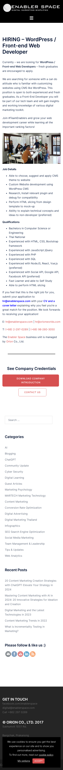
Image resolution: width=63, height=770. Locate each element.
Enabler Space (16, 337)
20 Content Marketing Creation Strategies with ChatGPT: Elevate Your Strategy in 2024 (30, 585)
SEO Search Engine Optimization (25, 531)
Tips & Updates (14, 549)
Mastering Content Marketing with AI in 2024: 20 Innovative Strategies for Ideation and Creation (31, 600)
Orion (9, 341)
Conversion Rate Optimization (23, 507)
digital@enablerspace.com (18, 707)
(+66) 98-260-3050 (42, 329)
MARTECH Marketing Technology (25, 495)
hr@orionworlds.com (47, 321)
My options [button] (24, 760)
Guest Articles (13, 483)
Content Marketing (16, 501)
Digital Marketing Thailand (21, 519)
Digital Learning (14, 477)
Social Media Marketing (19, 537)
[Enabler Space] (31, 7)
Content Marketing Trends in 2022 (26, 620)
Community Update (17, 465)
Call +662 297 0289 (14, 712)
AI (6, 447)
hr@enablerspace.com (19, 321)
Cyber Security (14, 471)
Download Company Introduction (31, 380)
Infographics (12, 525)
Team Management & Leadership (25, 543)
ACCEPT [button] (38, 761)
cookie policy (46, 754)
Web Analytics (13, 555)
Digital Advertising (16, 513)
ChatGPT (10, 459)
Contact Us (32, 392)
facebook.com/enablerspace (19, 703)
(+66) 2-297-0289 (16, 329)
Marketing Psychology (18, 489)
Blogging (10, 453)
